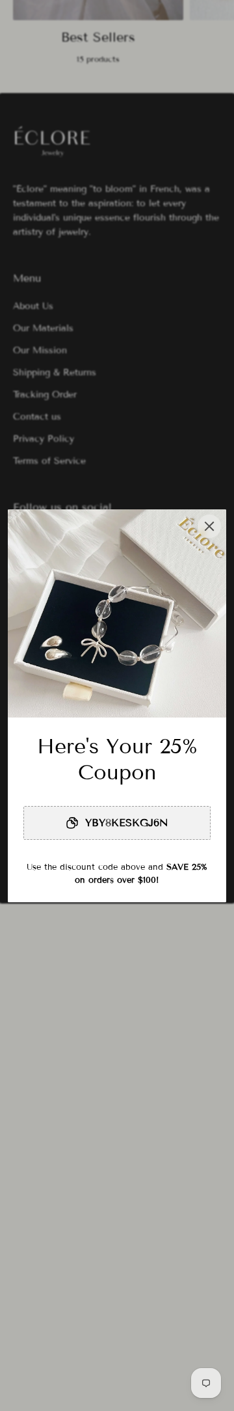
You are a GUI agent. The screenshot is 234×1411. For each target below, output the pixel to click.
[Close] (209, 526)
